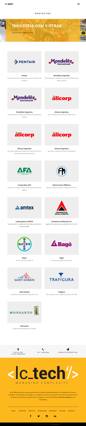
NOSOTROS (22, 411)
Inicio (13, 411)
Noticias (62, 411)
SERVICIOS (32, 411)
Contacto (71, 411)
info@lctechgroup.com (68, 352)
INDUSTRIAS (53, 411)
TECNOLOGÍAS (42, 411)
